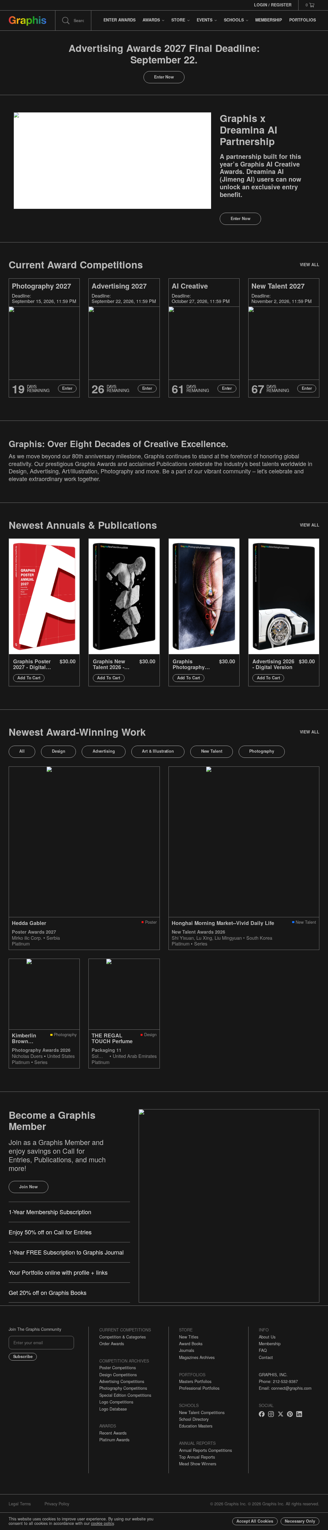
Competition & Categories (122, 1337)
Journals (186, 1350)
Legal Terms (20, 1504)
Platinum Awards (114, 1440)
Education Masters (195, 1426)
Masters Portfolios (195, 1381)
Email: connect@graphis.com (285, 1388)
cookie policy (102, 1523)
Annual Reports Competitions (205, 1450)
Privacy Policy (57, 1504)
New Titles (188, 1337)
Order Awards (111, 1343)
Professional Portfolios (199, 1388)
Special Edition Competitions (125, 1395)
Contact (266, 1357)
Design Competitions (118, 1375)
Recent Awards (113, 1433)
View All (309, 264)
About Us (267, 1337)
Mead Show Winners (197, 1464)
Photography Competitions (123, 1388)
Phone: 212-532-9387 (278, 1381)
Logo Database (113, 1409)
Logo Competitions (116, 1402)
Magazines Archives (197, 1357)
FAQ (263, 1350)
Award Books (190, 1343)
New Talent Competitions (202, 1412)
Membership (270, 1343)
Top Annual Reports (197, 1457)
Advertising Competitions (121, 1381)
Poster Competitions (117, 1367)
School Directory (194, 1419)
